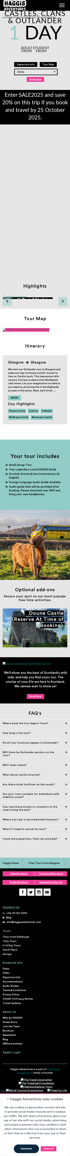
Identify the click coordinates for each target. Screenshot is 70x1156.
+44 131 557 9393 (16, 913)
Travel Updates (12, 1003)
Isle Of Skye (10, 950)
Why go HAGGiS (12, 1018)
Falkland (47, 411)
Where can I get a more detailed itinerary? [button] (30, 819)
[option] (35, 297)
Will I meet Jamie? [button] (15, 765)
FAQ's (6, 973)
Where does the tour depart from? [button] (25, 723)
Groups (7, 954)
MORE (14, 398)
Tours (7, 931)
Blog (5, 1039)
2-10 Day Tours (12, 945)
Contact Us (11, 907)
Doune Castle (17, 411)
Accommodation (13, 981)
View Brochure (18, 874)
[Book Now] (35, 664)
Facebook (22, 892)
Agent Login (12, 1052)
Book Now (35, 79)
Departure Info (26, 64)
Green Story (10, 1022)
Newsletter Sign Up (50, 882)
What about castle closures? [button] (21, 775)
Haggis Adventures (14, 5)
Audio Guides (11, 986)
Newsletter (9, 1035)
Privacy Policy (11, 994)
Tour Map (48, 64)
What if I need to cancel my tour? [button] (24, 829)
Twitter (30, 892)
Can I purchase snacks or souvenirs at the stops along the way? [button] (30, 808)
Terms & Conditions (14, 990)
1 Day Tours (10, 941)
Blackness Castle (42, 417)
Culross (33, 411)
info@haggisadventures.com (23, 922)
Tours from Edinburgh (16, 937)
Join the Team (11, 1026)
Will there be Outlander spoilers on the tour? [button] (28, 754)
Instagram (39, 892)
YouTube (47, 892)
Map (8, 917)
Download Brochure (51, 874)
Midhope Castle (18, 417)
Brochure (8, 1031)
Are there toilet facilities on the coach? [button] (29, 784)
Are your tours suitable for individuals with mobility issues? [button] (31, 795)
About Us (9, 1011)
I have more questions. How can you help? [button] (30, 839)
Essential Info (13, 962)
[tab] (35, 723)
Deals (6, 969)
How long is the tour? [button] (17, 733)
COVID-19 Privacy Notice (18, 999)
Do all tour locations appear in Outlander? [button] (31, 743)
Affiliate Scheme (12, 1044)
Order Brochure (18, 882)
